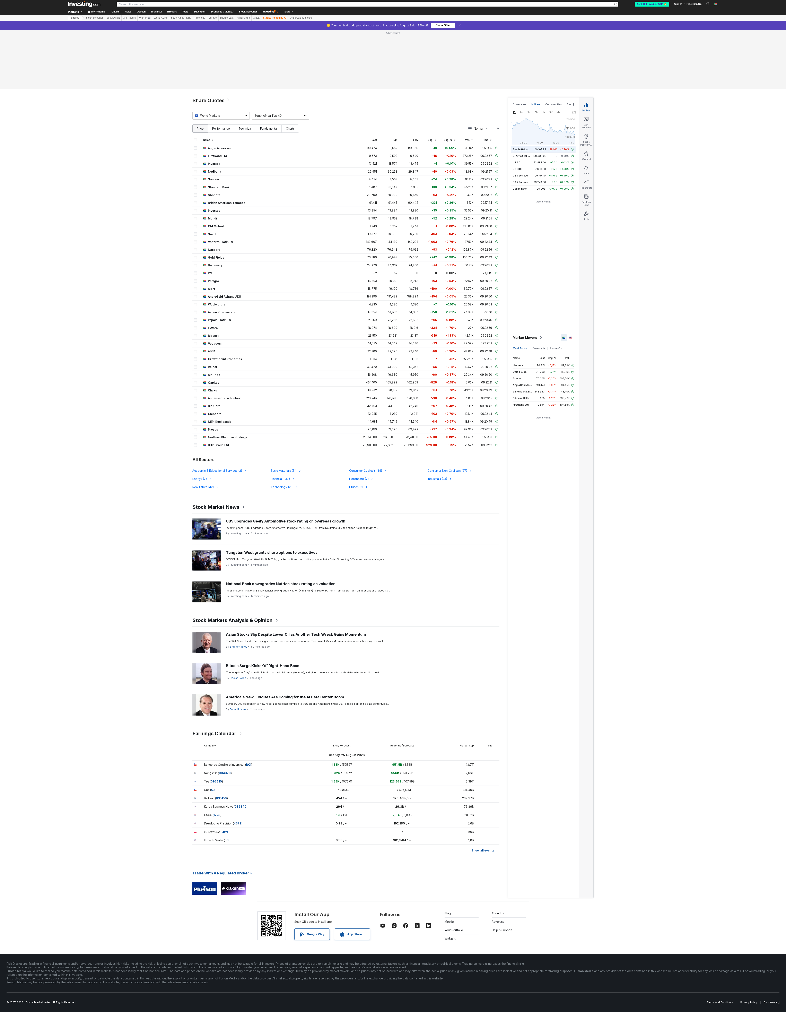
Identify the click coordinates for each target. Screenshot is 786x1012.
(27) (447, 470)
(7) (199, 479)
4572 (237, 823)
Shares (75, 17)
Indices (535, 104)
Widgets (450, 938)
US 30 (516, 162)
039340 (240, 806)
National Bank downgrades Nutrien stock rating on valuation (280, 584)
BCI (248, 764)
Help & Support (502, 930)
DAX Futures (520, 182)
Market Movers (525, 338)
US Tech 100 (520, 175)
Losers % (556, 348)
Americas (200, 17)
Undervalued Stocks (301, 17)
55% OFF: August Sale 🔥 (652, 4)
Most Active (520, 348)
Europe (213, 17)
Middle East (226, 17)
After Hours (129, 17)
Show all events (483, 850)
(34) (365, 470)
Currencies (519, 104)
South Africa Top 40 (525, 149)
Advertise (498, 921)
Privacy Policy (748, 1002)
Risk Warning (771, 1002)
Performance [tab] (221, 128)
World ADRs (160, 17)
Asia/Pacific (243, 17)
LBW (224, 831)
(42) (203, 487)
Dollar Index (520, 188)
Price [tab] (200, 128)
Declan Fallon (238, 678)
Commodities (553, 104)
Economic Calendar (222, 11)
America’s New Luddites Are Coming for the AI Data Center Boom (285, 697)
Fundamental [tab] (268, 128)
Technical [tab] (245, 128)
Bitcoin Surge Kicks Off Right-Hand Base (262, 666)
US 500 (517, 169)
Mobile (449, 921)
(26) (282, 487)
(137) (280, 479)
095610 (216, 781)
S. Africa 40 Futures (525, 155)
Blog (448, 913)
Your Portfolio (454, 930)
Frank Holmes (238, 709)
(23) (437, 479)
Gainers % (538, 348)
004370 (225, 773)
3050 (229, 840)
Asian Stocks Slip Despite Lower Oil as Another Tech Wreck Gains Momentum (296, 634)
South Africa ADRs (181, 17)
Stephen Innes (238, 646)
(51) (284, 470)
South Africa (113, 17)
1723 (216, 815)
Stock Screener (248, 11)
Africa (256, 17)
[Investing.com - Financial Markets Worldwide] (84, 4)
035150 (221, 798)
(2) (217, 470)
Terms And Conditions (720, 1002)
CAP (214, 790)
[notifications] (708, 4)
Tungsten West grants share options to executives (271, 552)
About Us (498, 913)
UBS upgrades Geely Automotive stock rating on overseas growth (285, 521)
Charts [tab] (290, 128)
